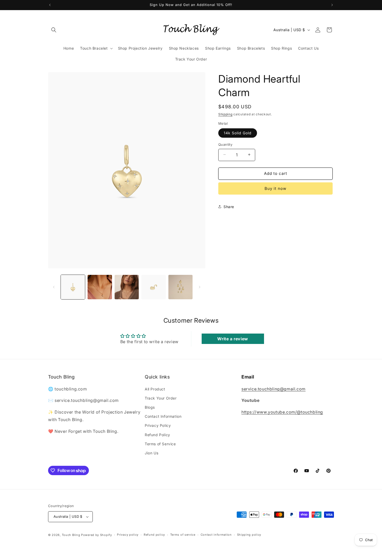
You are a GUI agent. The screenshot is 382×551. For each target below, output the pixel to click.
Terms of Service (160, 444)
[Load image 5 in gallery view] (180, 287)
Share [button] (228, 206)
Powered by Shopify (96, 535)
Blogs (150, 407)
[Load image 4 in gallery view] (153, 287)
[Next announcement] (332, 5)
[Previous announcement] (50, 5)
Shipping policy (249, 534)
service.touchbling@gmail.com (273, 388)
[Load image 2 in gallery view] (100, 287)
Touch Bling (71, 535)
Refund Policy (157, 435)
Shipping (225, 114)
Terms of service (182, 534)
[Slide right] (199, 287)
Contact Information (163, 416)
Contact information (216, 534)
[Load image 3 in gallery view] (127, 287)
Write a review (232, 338)
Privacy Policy (158, 425)
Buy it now (275, 188)
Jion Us (151, 453)
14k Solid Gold (238, 132)
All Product (155, 389)
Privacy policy (128, 534)
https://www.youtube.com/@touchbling (282, 412)
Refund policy (154, 534)
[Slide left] (54, 287)
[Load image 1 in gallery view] (73, 287)
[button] (54, 30)
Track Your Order (161, 398)
